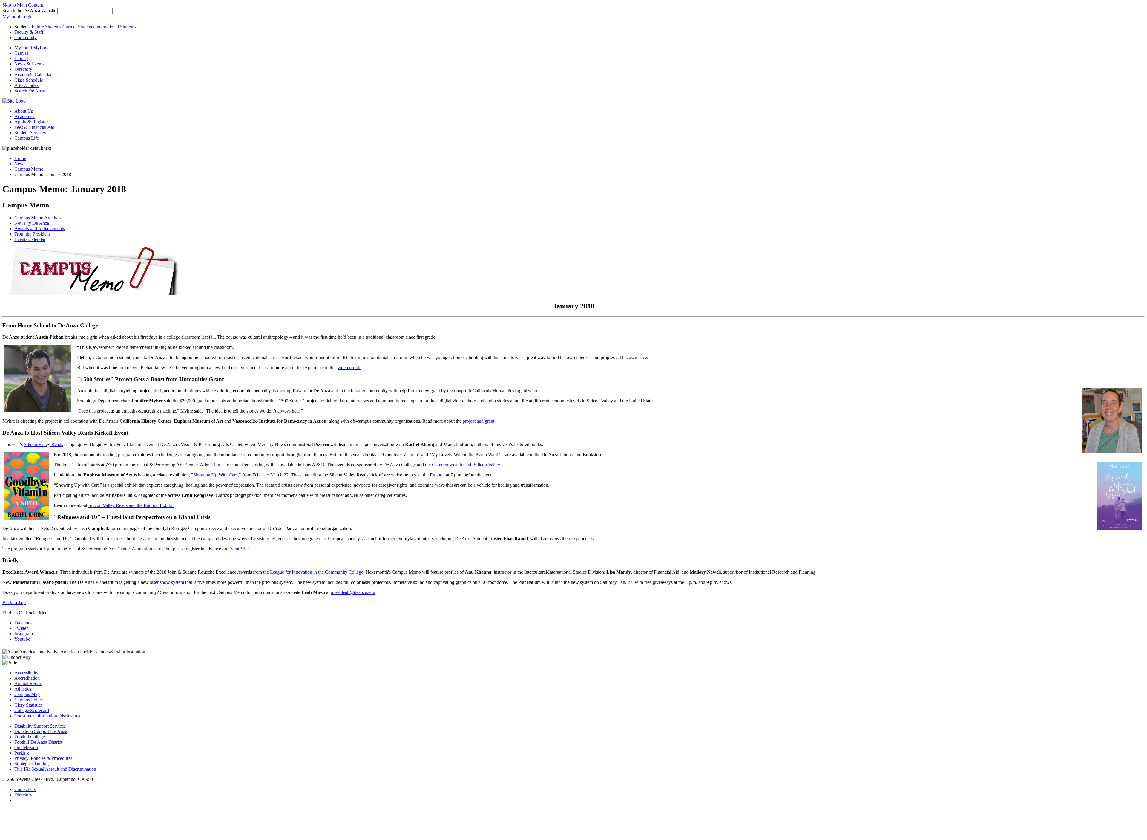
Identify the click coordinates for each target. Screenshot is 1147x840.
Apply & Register (31, 121)
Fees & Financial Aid (34, 127)
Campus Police (28, 699)
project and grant (478, 421)
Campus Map (27, 694)
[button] (29, 90)
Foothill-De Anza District (38, 742)
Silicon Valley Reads (43, 444)
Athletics (22, 688)
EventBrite (238, 548)
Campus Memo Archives (37, 217)
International (115, 26)
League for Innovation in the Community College (316, 572)
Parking (21, 752)
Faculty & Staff (28, 32)
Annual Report (28, 683)
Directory (23, 794)
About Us (23, 111)
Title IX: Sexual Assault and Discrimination (55, 769)
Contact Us (25, 789)
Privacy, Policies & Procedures (43, 758)
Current (78, 26)
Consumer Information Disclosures (47, 715)
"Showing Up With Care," (216, 474)
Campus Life (26, 137)
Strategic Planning (31, 763)
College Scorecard (31, 710)
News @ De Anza (31, 223)
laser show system (167, 582)
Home (20, 158)
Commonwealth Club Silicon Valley (466, 464)
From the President (32, 233)
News (19, 163)
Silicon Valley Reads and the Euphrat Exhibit (131, 505)
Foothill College (29, 736)
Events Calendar (29, 239)
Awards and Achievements (39, 228)
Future (46, 26)
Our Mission (26, 747)
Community (25, 37)
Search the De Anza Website (29, 10)
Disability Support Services (40, 725)
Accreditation (27, 678)
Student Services (30, 132)
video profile (349, 367)
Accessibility (26, 672)
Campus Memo (28, 169)
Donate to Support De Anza (40, 731)
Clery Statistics (28, 705)
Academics (24, 116)
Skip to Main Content (22, 4)
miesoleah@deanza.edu (353, 592)
